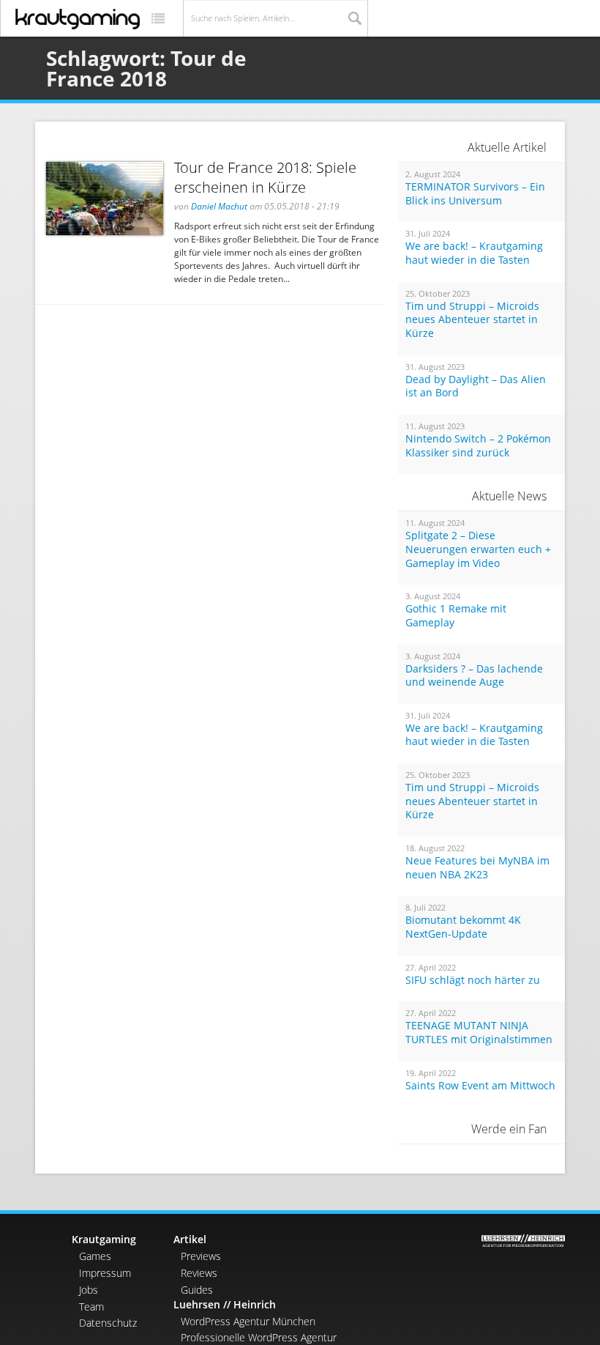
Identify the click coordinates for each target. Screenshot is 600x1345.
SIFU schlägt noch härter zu (472, 980)
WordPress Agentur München (248, 1321)
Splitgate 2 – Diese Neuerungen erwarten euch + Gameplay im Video (478, 549)
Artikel (189, 1239)
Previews (201, 1256)
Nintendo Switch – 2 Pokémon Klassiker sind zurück (478, 445)
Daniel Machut (219, 206)
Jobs (88, 1290)
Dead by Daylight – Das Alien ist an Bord (475, 386)
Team (91, 1306)
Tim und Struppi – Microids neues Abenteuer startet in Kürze (472, 320)
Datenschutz (108, 1323)
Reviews (199, 1273)
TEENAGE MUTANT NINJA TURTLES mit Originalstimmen (478, 1032)
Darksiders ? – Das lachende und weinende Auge (474, 675)
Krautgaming (104, 1239)
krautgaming (77, 19)
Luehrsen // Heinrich (224, 1304)
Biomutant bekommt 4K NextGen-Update (463, 927)
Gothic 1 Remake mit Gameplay (455, 615)
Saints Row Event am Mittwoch (480, 1085)
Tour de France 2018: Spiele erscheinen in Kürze (265, 177)
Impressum (105, 1273)
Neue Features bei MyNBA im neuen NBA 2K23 (477, 867)
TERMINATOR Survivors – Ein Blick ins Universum (475, 193)
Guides (197, 1290)
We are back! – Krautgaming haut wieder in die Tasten (474, 253)
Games (95, 1256)
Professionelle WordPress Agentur (259, 1337)
